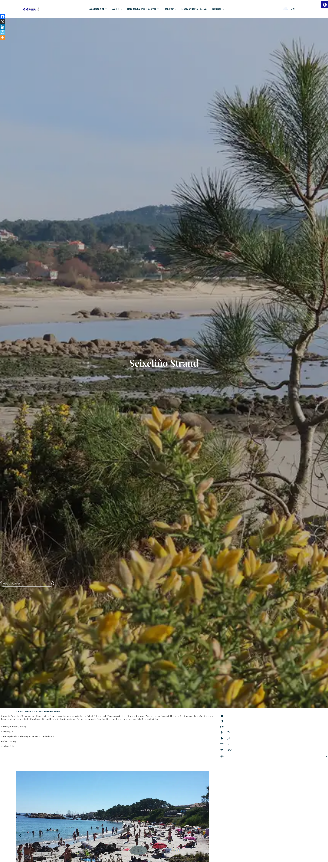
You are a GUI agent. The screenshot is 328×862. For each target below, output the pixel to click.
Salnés (19, 711)
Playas (38, 711)
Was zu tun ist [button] (96, 9)
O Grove (29, 711)
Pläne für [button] (169, 9)
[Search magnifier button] (51, 583)
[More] (2, 37)
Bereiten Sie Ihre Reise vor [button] (141, 9)
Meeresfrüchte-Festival (194, 9)
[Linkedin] (2, 27)
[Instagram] (2, 32)
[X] (2, 21)
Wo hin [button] (115, 9)
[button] (218, 9)
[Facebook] (2, 16)
